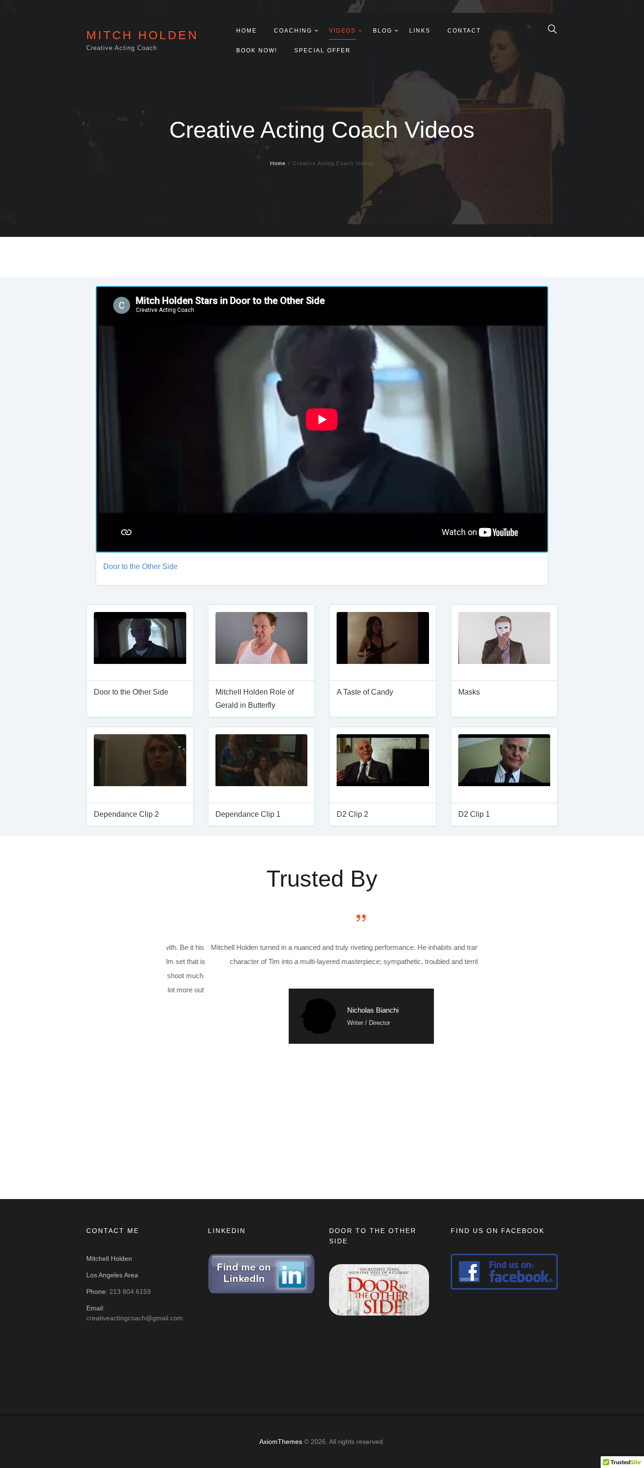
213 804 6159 (130, 1291)
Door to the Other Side (140, 566)
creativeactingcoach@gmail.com (134, 1318)
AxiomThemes (280, 1441)
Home (278, 163)
